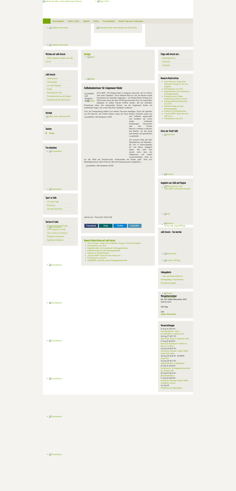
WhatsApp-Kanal (168, 58)
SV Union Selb (53, 202)
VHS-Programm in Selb (56, 229)
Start (46, 21)
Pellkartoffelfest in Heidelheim (172, 363)
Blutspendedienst (167, 376)
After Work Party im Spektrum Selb (175, 339)
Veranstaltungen (58, 21)
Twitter (120, 226)
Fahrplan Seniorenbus (55, 236)
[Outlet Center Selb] (58, 116)
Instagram (166, 65)
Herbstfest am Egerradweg (171, 388)
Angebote (86, 21)
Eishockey (51, 205)
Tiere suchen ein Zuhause (57, 233)
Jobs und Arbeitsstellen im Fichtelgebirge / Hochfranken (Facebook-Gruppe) (172, 279)
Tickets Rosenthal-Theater (57, 226)
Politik (49, 89)
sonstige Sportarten (54, 209)
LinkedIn (134, 226)
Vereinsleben (52, 82)
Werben (96, 21)
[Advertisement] (168, 35)
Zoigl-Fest (165, 358)
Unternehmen (52, 78)
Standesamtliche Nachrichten (58, 100)
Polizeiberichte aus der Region (59, 96)
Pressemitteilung (109, 21)
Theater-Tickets (73, 21)
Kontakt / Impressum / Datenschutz (131, 21)
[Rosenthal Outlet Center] (117, 28)
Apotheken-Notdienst (55, 240)
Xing (105, 226)
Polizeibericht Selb (54, 93)
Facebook (91, 226)
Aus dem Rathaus (54, 86)
